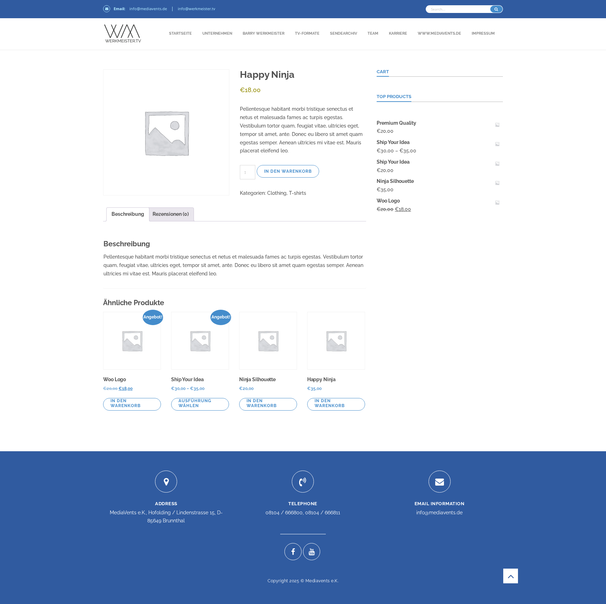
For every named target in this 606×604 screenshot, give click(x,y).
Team (373, 33)
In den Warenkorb (288, 171)
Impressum (483, 33)
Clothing (277, 193)
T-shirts (297, 193)
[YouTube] (311, 551)
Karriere (398, 33)
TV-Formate (307, 33)
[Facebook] (293, 551)
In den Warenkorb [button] (125, 403)
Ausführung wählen (195, 403)
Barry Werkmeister (263, 33)
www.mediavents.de (439, 33)
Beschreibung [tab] (128, 214)
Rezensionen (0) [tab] (171, 214)
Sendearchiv (343, 33)
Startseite (180, 33)
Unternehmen (217, 33)
